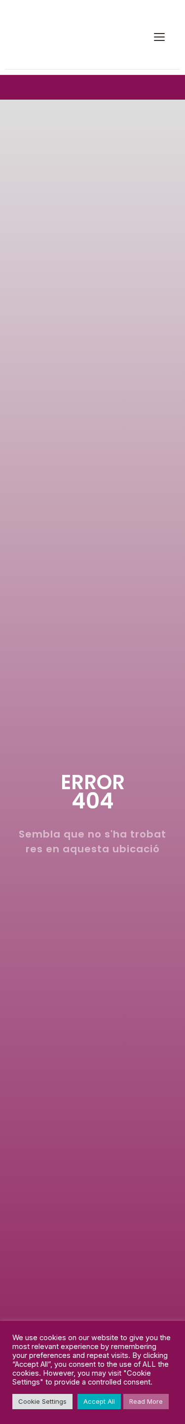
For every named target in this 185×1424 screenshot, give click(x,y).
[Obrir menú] (159, 37)
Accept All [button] (99, 1401)
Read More (146, 1401)
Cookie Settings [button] (42, 1401)
